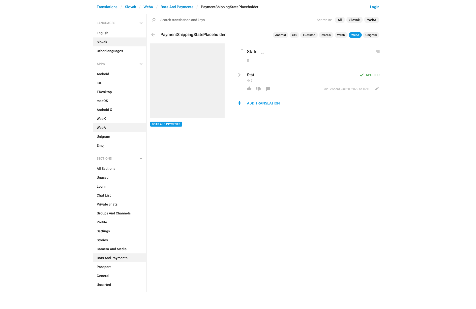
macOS (326, 35)
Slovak (130, 7)
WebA (148, 7)
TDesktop (309, 35)
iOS (294, 35)
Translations (107, 7)
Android (280, 35)
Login (374, 7)
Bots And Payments (177, 7)
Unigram (371, 35)
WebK (341, 35)
